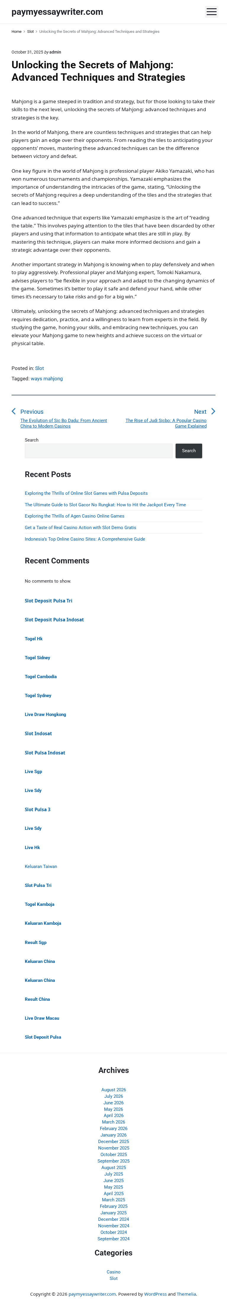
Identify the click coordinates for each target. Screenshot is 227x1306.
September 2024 (113, 1239)
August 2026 (113, 1089)
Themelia (186, 1294)
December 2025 (113, 1141)
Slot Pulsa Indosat (45, 753)
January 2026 (113, 1135)
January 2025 (113, 1213)
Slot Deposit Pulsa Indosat (54, 620)
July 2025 (113, 1174)
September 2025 (113, 1161)
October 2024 (113, 1232)
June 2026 (113, 1102)
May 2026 (113, 1109)
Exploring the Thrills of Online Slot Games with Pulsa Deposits (86, 493)
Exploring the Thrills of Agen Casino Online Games (74, 516)
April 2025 (114, 1193)
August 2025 (113, 1167)
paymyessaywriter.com (92, 1294)
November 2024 (113, 1226)
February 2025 (113, 1206)
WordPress (155, 1294)
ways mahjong (47, 379)
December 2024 (113, 1219)
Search (31, 440)
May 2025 (113, 1187)
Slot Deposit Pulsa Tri (48, 601)
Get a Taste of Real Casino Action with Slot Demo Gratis (80, 527)
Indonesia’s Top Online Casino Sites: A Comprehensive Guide (85, 539)
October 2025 (113, 1154)
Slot (39, 368)
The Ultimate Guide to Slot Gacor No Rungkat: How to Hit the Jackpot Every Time (105, 504)
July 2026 (113, 1096)
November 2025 (113, 1148)
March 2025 (113, 1199)
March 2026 (113, 1122)
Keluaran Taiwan (41, 866)
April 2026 (114, 1115)
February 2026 (113, 1128)
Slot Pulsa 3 (38, 809)
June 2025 (113, 1180)
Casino (114, 1272)
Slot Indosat (38, 733)
